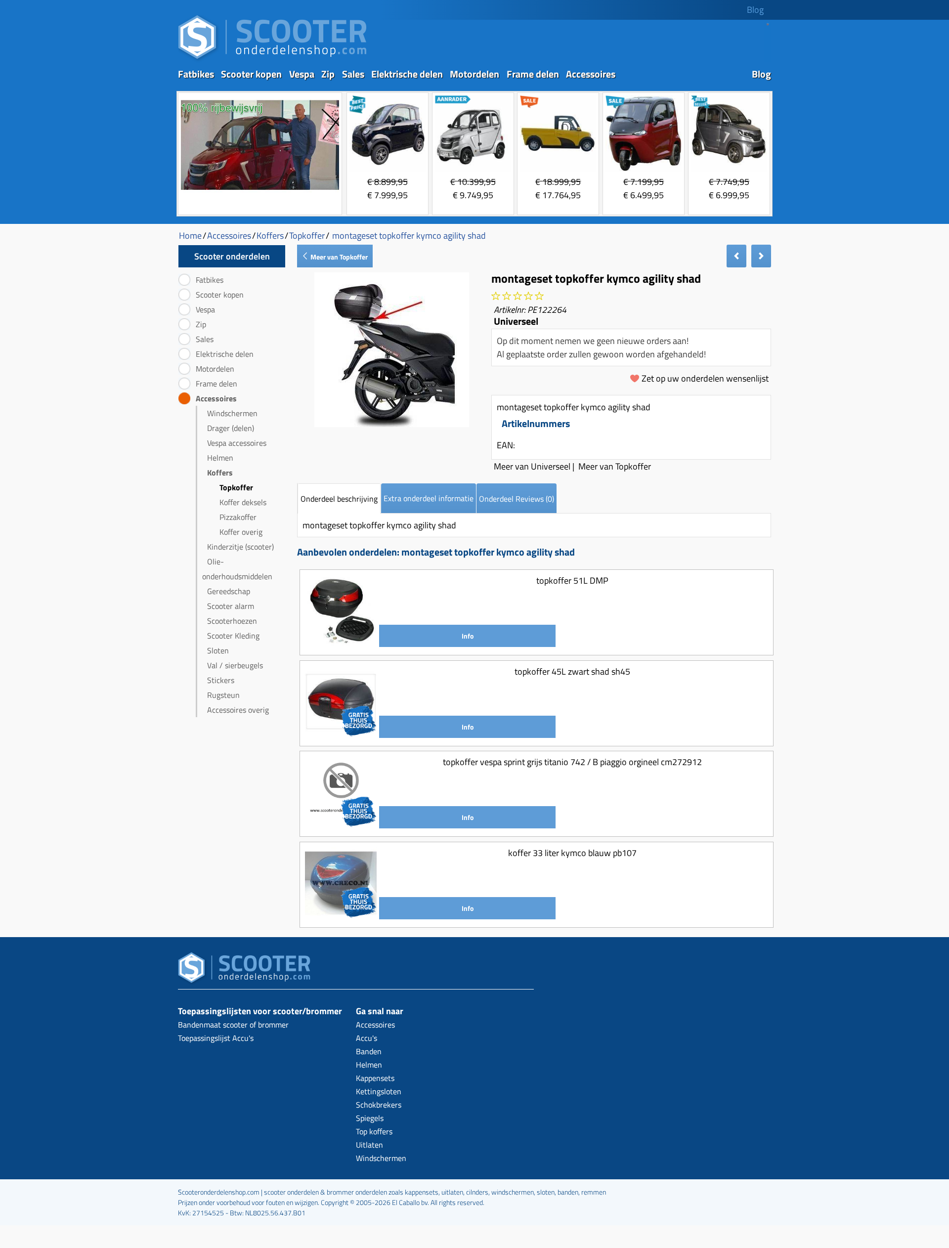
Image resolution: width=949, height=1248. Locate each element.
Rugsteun (223, 695)
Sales (353, 74)
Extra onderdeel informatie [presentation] (429, 498)
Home (190, 235)
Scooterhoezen (232, 621)
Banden (369, 1051)
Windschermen (232, 413)
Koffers (220, 472)
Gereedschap (228, 591)
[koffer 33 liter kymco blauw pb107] (341, 915)
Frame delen (533, 74)
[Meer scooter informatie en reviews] (517, 296)
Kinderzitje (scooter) (240, 547)
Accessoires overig (238, 710)
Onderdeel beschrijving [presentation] (339, 499)
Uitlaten (369, 1145)
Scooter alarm (230, 606)
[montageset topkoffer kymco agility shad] (391, 423)
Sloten (218, 650)
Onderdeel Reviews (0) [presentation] (516, 499)
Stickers (220, 680)
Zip (328, 74)
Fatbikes (196, 74)
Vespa (301, 74)
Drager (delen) (230, 428)
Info (468, 636)
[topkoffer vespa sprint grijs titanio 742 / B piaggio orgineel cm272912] (341, 824)
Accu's (366, 1038)
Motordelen (474, 74)
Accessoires (590, 74)
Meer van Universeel (532, 466)
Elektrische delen (407, 74)
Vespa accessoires (236, 443)
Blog (755, 9)
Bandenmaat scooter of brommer (233, 1025)
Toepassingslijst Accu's (216, 1038)
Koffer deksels (242, 502)
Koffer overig (240, 532)
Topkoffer (236, 487)
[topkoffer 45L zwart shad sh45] (341, 734)
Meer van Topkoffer (338, 257)
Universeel (516, 321)
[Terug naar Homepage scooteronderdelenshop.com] (272, 59)
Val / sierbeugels (235, 665)
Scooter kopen (251, 74)
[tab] (339, 498)
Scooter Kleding (233, 636)
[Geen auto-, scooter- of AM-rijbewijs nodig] (260, 191)
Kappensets (375, 1078)
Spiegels (370, 1118)
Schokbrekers (378, 1105)
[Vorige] (736, 256)
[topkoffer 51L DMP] (341, 643)
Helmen (220, 458)
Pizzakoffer (238, 517)
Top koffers (374, 1131)
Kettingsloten (378, 1091)
